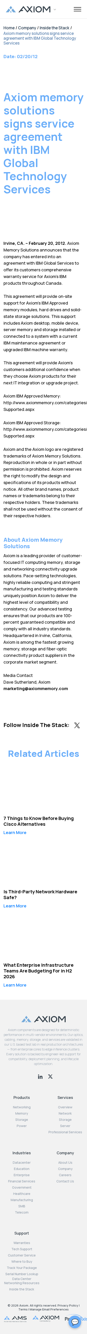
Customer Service (22, 1255)
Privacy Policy (68, 1305)
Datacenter (22, 1163)
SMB (21, 1206)
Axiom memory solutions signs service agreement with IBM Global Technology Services (39, 38)
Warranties (21, 1243)
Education (21, 1169)
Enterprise (22, 1175)
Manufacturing (22, 1200)
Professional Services (65, 1132)
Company (27, 27)
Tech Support (21, 1249)
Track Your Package (22, 1268)
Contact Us (65, 1181)
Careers (65, 1175)
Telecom (22, 1212)
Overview (65, 1107)
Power (22, 1126)
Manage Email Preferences (49, 1309)
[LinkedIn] (40, 1076)
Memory (21, 1113)
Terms (23, 1309)
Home (9, 27)
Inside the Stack (54, 27)
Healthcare (21, 1194)
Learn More (14, 832)
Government (22, 1187)
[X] (50, 1076)
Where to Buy (21, 1261)
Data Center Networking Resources (21, 1281)
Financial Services (21, 1181)
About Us (65, 1163)
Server (65, 1126)
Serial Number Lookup (21, 1274)
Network (65, 1113)
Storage (21, 1120)
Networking (22, 1107)
